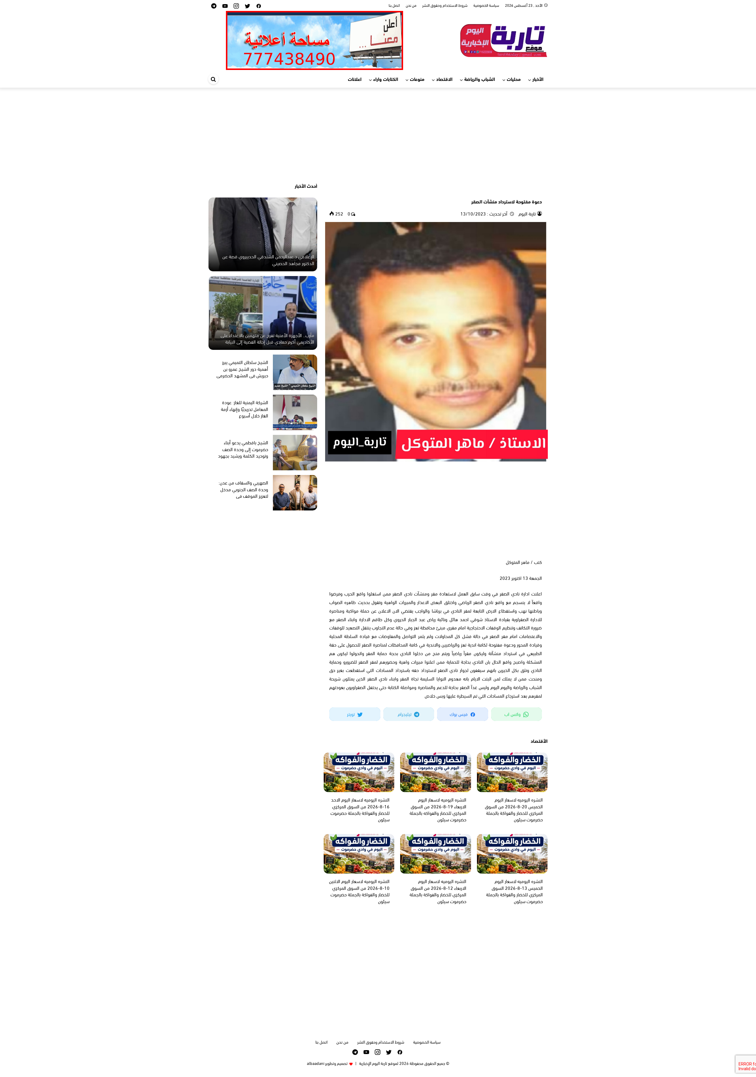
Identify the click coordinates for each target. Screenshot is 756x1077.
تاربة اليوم (526, 213)
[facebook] (258, 5)
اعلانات (354, 78)
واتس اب (513, 713)
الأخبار (537, 78)
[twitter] (247, 5)
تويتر (351, 713)
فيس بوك (459, 713)
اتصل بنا (394, 5)
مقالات (535, 191)
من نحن (411, 5)
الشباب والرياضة (479, 78)
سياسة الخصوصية (486, 5)
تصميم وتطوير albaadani (327, 1063)
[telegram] (213, 5)
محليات (514, 78)
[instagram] (236, 5)
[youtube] (225, 5)
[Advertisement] (378, 135)
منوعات (417, 78)
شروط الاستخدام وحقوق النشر (444, 5)
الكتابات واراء (385, 78)
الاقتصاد (444, 78)
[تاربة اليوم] (503, 39)
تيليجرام (405, 713)
